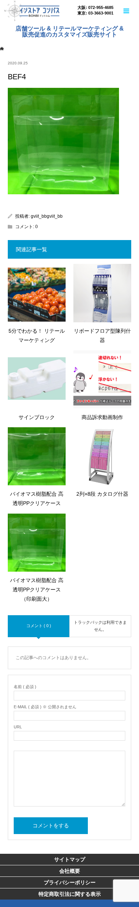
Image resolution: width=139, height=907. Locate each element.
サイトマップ (69, 859)
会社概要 (69, 871)
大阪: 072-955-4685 (95, 8)
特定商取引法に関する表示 (70, 894)
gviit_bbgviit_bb (47, 216)
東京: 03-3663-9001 (95, 13)
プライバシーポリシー (70, 882)
